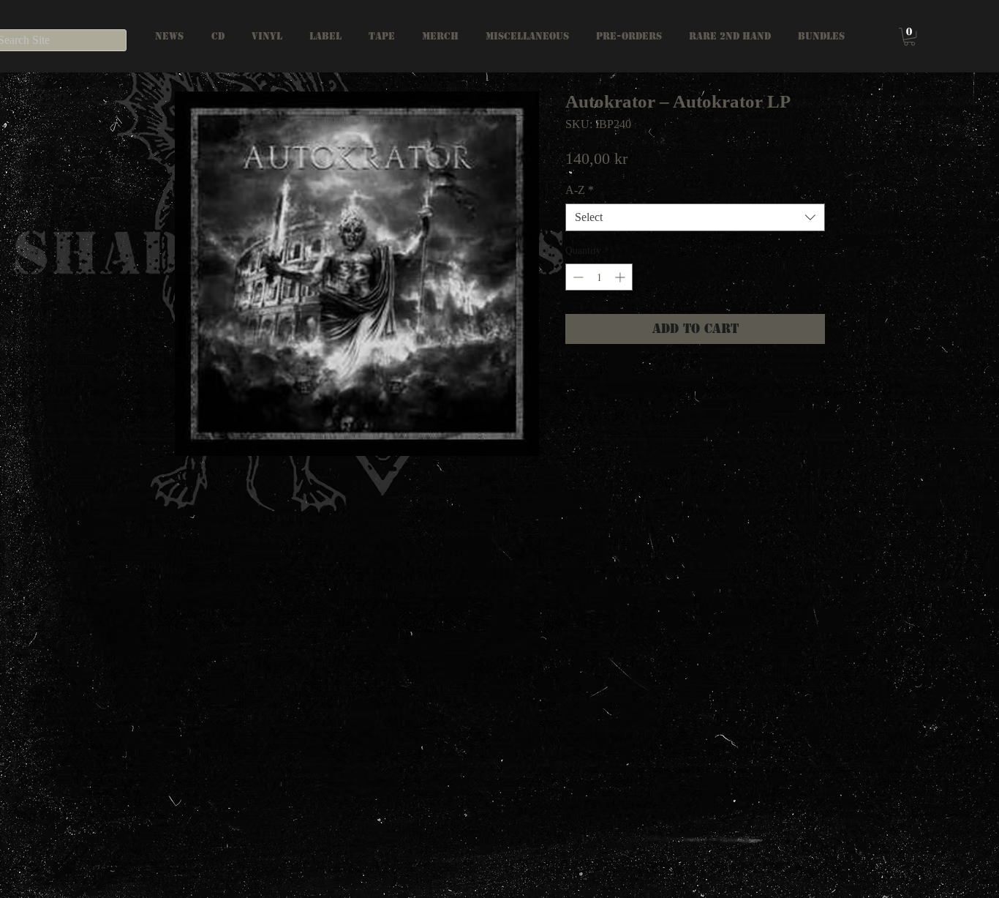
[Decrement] (577, 277)
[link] (909, 36)
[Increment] (621, 277)
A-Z (579, 190)
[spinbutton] (599, 277)
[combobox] (695, 217)
